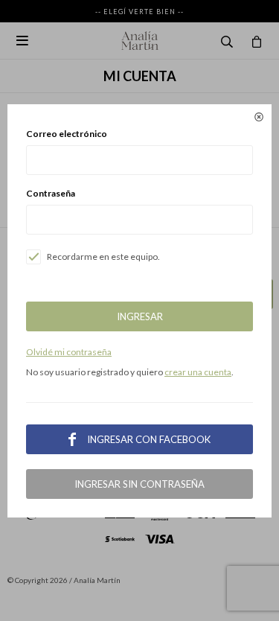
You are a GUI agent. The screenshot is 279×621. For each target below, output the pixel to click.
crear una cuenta (197, 372)
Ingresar (140, 316)
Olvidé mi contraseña (69, 351)
